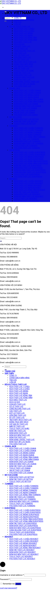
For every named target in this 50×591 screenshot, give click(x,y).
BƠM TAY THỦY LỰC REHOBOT (26, 192)
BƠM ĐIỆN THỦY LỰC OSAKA (26, 104)
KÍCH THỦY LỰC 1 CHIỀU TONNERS (28, 128)
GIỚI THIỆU (13, 15)
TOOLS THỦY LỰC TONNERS (25, 146)
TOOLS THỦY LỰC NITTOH (25, 124)
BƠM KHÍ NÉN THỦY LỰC (24, 77)
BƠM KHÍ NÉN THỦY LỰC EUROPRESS (29, 170)
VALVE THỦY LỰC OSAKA (24, 113)
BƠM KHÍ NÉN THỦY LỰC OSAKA (27, 106)
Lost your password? (8, 588)
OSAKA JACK (14, 88)
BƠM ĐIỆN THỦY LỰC (23, 75)
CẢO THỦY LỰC (20, 53)
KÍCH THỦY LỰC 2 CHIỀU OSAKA (27, 93)
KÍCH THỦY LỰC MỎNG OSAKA (26, 95)
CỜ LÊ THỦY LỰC (21, 49)
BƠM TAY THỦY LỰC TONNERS (26, 139)
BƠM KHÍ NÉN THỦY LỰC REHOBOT (28, 196)
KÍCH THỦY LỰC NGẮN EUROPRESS (28, 159)
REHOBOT (13, 179)
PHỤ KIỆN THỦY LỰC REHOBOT (27, 201)
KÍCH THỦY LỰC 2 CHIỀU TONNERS (28, 130)
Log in (18, 584)
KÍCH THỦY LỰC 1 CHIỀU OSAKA (27, 90)
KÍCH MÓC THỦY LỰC (23, 42)
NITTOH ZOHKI (15, 117)
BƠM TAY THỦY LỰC (22, 73)
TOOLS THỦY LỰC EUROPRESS (27, 174)
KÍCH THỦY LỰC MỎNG (23, 33)
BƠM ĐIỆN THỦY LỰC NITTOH (26, 119)
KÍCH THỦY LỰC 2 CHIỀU (24, 31)
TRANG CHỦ (14, 13)
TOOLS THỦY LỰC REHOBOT (25, 199)
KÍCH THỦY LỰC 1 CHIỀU (24, 29)
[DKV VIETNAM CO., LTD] (10, 2)
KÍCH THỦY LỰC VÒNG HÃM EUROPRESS (31, 163)
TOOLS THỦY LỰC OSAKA (24, 110)
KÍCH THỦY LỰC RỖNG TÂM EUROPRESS (31, 161)
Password (5, 579)
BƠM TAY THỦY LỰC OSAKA (25, 108)
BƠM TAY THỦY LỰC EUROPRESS (27, 165)
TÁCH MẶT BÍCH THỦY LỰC (25, 62)
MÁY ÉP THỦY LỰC (21, 68)
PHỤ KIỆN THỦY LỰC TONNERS (27, 148)
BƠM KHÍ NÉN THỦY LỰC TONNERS (28, 143)
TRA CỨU (17, 22)
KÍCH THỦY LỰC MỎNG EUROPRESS (29, 157)
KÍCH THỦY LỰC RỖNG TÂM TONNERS (29, 137)
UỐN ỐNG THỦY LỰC (22, 57)
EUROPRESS (14, 150)
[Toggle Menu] (6, 11)
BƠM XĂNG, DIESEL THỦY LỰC (26, 82)
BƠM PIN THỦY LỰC (22, 79)
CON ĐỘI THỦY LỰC (22, 46)
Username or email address (12, 575)
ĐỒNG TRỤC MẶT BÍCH (23, 64)
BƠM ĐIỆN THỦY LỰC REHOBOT (27, 194)
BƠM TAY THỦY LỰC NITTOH (25, 121)
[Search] (6, 369)
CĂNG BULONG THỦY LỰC (24, 51)
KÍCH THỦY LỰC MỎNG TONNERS (28, 132)
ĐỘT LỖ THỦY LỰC (21, 55)
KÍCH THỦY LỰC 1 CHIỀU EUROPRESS (29, 152)
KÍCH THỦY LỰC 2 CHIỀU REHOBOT (28, 183)
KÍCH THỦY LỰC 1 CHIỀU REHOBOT (28, 181)
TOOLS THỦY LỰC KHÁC (24, 71)
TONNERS (13, 126)
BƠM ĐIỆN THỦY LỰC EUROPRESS (28, 168)
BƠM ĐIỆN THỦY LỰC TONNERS (27, 141)
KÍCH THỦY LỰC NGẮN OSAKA (26, 97)
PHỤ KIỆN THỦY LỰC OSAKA (26, 115)
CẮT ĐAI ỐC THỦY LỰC (23, 66)
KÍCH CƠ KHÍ (19, 44)
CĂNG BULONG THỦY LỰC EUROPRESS (30, 172)
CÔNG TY (17, 18)
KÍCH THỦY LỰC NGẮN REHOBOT (27, 188)
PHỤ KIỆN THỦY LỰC (22, 86)
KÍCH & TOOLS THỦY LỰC (19, 26)
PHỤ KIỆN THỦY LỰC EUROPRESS (28, 177)
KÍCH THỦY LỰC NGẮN (23, 35)
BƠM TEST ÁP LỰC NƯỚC (24, 84)
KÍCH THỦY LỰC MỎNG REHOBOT (28, 185)
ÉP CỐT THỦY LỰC (21, 60)
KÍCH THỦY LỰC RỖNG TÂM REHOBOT (29, 190)
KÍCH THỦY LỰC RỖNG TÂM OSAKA (28, 99)
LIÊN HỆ (17, 24)
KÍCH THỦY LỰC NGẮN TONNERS (27, 135)
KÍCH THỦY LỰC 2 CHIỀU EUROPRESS (29, 154)
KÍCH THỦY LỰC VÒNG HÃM (25, 40)
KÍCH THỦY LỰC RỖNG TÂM (25, 37)
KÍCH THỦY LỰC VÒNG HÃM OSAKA (28, 101)
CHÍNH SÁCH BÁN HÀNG (24, 20)
